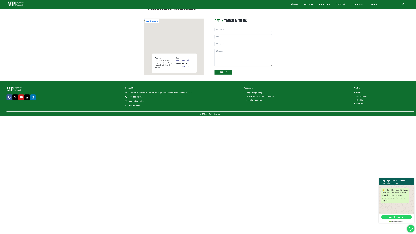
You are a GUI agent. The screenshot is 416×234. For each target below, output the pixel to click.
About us (294, 4)
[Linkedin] (33, 97)
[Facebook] (9, 97)
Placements (358, 4)
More (373, 4)
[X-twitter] (15, 97)
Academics (323, 4)
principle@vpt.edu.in (183, 60)
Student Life (340, 4)
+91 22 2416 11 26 (182, 66)
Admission (308, 4)
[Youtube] (21, 97)
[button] (324, 4)
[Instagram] (27, 97)
